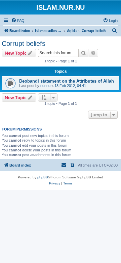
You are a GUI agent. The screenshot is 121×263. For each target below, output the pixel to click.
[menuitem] (18, 21)
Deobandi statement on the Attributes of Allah (66, 81)
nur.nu (45, 86)
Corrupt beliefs (23, 43)
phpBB (42, 177)
